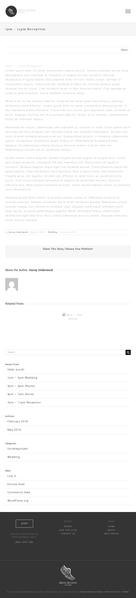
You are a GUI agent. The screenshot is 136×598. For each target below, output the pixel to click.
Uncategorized (17, 449)
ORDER (68, 526)
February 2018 (17, 421)
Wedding (52, 232)
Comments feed (18, 492)
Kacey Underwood (18, 232)
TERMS (126, 592)
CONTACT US (68, 533)
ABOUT (111, 530)
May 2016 (14, 430)
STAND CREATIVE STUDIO (91, 592)
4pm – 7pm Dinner (20, 394)
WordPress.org (18, 501)
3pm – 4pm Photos (21, 386)
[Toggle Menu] (128, 11)
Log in (11, 476)
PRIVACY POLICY (113, 592)
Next (124, 50)
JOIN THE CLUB (68, 530)
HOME (111, 526)
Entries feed (16, 484)
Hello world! (16, 370)
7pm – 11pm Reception (24, 402)
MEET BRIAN (111, 533)
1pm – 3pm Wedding (22, 378)
